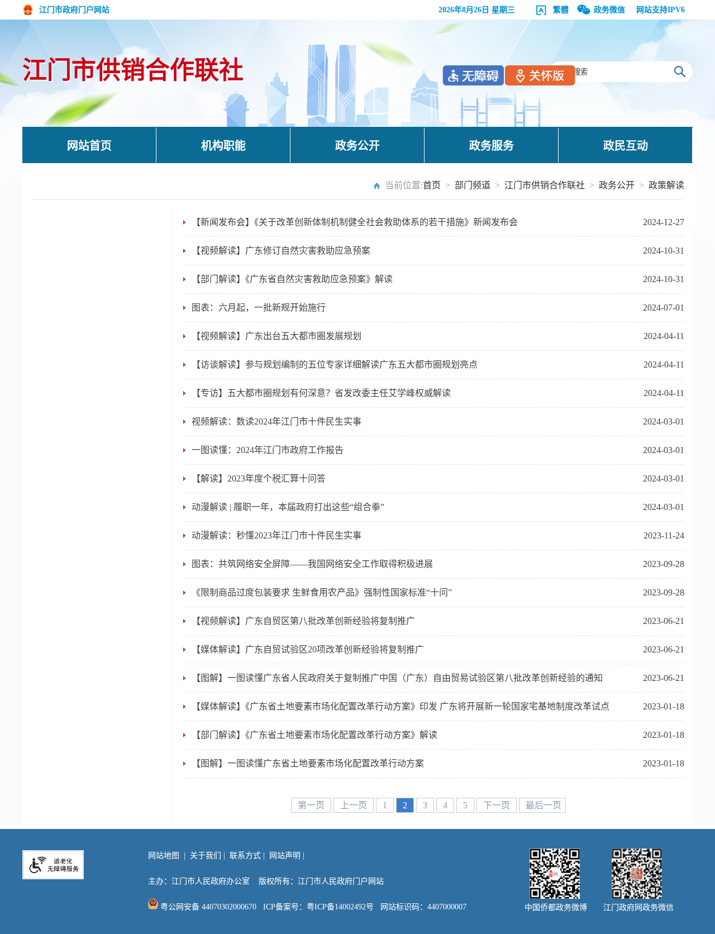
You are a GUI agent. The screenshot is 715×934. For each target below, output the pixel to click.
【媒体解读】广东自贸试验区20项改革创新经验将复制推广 (308, 649)
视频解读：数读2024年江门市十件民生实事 (276, 421)
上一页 (354, 805)
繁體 (561, 10)
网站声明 (285, 855)
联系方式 (245, 855)
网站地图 (163, 855)
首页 (432, 185)
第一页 (312, 805)
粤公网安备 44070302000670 (207, 907)
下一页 (497, 805)
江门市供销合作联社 (133, 70)
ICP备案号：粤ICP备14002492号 (318, 907)
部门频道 (472, 185)
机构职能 (223, 146)
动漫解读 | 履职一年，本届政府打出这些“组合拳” (288, 507)
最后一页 (543, 805)
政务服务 (491, 146)
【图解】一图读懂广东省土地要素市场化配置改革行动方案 (308, 763)
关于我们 (205, 855)
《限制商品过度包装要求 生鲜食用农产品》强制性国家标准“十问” (322, 592)
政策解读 (666, 185)
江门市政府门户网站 (74, 10)
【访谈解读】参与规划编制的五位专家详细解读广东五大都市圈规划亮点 (335, 364)
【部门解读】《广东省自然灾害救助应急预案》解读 (292, 279)
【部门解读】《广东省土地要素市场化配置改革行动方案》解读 (314, 735)
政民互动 (625, 146)
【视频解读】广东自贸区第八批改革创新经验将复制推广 (303, 621)
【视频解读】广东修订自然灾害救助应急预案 (281, 250)
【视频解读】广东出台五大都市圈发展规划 (276, 336)
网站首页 (89, 146)
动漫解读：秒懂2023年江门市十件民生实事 (276, 535)
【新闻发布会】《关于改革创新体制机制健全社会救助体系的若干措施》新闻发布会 (355, 222)
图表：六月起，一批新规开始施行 (259, 307)
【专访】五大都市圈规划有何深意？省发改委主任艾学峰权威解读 (321, 393)
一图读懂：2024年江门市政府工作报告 (268, 450)
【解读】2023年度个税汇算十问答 (259, 478)
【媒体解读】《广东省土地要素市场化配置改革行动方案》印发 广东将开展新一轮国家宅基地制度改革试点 (400, 706)
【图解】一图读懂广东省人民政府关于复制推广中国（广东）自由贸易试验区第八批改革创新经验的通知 (397, 678)
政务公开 (357, 146)
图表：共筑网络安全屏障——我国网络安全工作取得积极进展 (312, 564)
